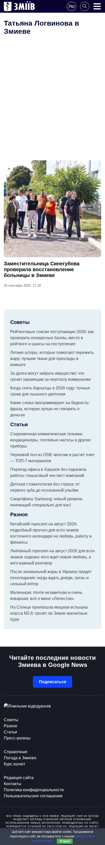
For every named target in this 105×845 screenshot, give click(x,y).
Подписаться (52, 682)
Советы (11, 720)
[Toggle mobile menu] (97, 6)
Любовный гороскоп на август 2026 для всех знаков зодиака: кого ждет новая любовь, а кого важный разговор (52, 557)
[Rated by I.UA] (27, 706)
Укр (71, 6)
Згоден (64, 841)
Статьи (10, 732)
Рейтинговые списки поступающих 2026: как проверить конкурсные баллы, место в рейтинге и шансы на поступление (52, 338)
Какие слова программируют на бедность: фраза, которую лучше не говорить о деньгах (49, 409)
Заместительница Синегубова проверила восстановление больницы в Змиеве (42, 269)
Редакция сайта (19, 777)
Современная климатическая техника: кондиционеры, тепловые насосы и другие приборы (50, 440)
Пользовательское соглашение (33, 796)
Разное (10, 726)
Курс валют (14, 764)
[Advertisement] (52, 105)
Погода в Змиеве (20, 758)
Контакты (12, 784)
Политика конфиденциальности (34, 790)
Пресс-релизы (17, 738)
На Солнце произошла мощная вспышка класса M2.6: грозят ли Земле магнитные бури (49, 613)
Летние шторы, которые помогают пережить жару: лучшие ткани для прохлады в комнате (52, 358)
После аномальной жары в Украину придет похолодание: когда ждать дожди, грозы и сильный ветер (50, 578)
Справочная (15, 752)
